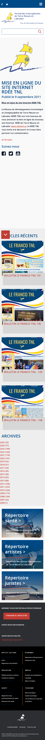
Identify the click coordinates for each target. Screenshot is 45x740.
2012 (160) (5, 483)
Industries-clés (30, 660)
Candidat (28, 678)
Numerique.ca (23, 736)
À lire (3, 660)
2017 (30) (4, 468)
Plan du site (32, 727)
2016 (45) (4, 471)
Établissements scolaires (10, 675)
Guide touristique (31, 696)
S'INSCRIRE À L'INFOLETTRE (16, 615)
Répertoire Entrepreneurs (34, 657)
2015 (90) (4, 474)
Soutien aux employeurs (33, 675)
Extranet (23, 727)
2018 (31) (4, 464)
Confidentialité (12, 727)
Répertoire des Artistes (10, 663)
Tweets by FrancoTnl (12, 639)
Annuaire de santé (8, 701)
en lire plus (7, 139)
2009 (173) (5, 493)
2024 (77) (4, 445)
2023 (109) (5, 448)
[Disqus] (22, 196)
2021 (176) (5, 455)
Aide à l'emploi (30, 681)
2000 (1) (4, 502)
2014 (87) (4, 477)
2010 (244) (5, 490)
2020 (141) (5, 458)
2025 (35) (4, 442)
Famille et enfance (8, 678)
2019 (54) (4, 461)
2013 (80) (4, 480)
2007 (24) (4, 499)
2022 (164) (5, 452)
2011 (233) (5, 487)
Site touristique (30, 693)
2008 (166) (5, 496)
